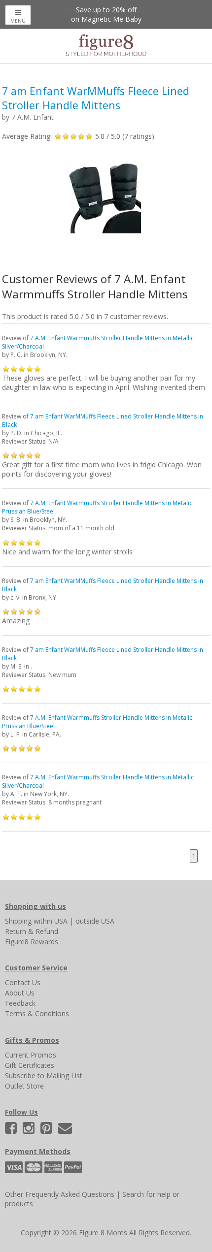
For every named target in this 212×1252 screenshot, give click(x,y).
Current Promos (30, 1054)
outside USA (94, 921)
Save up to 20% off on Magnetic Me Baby (106, 14)
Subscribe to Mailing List (43, 1075)
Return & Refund (31, 931)
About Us (20, 992)
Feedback (20, 1003)
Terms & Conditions (37, 1013)
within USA (51, 921)
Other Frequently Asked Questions (59, 1194)
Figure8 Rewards (31, 941)
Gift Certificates (29, 1065)
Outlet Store (24, 1086)
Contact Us (22, 982)
